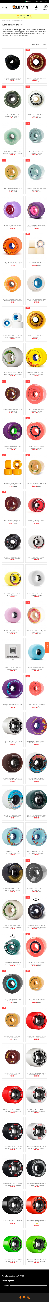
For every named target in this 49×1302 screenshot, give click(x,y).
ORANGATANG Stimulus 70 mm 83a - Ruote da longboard (12, 705)
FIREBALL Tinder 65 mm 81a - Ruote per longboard (12, 668)
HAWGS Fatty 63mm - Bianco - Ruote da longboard (36, 557)
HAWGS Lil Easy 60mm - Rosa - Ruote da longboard (13, 631)
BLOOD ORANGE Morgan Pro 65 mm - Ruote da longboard (36, 299)
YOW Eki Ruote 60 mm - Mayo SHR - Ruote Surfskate (36, 631)
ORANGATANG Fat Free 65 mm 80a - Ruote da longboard (13, 263)
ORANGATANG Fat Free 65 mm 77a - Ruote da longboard (13, 852)
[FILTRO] (47, 651)
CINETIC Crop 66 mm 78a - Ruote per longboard (36, 189)
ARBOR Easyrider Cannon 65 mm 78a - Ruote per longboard (12, 78)
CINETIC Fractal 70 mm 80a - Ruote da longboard (12, 1036)
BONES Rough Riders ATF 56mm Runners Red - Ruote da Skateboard (36, 1222)
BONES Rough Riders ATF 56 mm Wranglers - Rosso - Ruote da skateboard (36, 1037)
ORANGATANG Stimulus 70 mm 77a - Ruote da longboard (36, 852)
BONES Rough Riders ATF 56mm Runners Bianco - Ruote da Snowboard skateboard (36, 1074)
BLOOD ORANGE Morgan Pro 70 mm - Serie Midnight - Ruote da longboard (36, 816)
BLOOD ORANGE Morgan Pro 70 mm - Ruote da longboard (12, 336)
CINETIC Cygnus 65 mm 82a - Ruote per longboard (36, 963)
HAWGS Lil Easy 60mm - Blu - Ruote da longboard (36, 668)
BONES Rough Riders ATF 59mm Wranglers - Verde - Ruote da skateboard (12, 1261)
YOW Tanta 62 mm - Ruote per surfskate (36, 263)
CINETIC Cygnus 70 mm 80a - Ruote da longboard (12, 1000)
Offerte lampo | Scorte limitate (24, 17)
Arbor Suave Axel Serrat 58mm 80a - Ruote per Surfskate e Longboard (13, 116)
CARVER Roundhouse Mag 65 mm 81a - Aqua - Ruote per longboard (12, 964)
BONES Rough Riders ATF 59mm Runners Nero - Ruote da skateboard (12, 1222)
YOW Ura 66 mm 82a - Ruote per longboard (36, 78)
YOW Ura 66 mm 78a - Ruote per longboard (36, 115)
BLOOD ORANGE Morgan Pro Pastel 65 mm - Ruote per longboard (12, 227)
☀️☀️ (24, 16)
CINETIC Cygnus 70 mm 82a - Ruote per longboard (36, 447)
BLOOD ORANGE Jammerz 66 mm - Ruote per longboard (36, 779)
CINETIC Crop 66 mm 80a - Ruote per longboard (12, 189)
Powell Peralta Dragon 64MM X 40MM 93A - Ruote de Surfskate (13, 373)
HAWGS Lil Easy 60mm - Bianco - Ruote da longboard (36, 594)
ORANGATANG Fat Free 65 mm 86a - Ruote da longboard (36, 373)
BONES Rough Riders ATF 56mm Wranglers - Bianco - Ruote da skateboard (36, 1111)
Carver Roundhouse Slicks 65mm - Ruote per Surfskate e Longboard (12, 299)
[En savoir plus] (23, 35)
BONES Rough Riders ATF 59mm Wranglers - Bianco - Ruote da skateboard (36, 1148)
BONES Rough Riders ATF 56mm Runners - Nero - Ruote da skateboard (36, 1185)
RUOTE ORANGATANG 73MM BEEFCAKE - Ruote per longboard (36, 226)
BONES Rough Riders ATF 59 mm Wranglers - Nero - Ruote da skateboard (12, 1185)
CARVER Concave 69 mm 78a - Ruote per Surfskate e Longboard (12, 152)
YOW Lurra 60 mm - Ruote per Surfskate (12, 484)
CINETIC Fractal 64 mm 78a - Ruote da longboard (36, 152)
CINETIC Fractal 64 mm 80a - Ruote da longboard (36, 1000)
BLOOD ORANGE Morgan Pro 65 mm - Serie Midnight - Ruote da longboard (12, 780)
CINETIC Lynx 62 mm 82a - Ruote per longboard (12, 410)
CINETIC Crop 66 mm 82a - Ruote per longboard (12, 521)
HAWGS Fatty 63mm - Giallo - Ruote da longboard (12, 594)
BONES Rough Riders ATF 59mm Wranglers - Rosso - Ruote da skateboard (12, 1111)
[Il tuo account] (36, 7)
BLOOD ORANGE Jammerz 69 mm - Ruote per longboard (12, 815)
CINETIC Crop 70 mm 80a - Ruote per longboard (36, 484)
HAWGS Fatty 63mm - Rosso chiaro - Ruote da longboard (36, 521)
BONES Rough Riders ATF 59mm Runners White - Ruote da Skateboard (12, 743)
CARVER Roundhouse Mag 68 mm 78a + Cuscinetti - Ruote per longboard (36, 927)
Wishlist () (44, 1)
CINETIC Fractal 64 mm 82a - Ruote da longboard (36, 410)
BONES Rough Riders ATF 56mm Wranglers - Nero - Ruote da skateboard (12, 1148)
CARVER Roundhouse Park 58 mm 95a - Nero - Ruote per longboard (12, 558)
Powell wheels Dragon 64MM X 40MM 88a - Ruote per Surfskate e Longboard (12, 927)
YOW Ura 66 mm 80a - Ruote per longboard (36, 336)
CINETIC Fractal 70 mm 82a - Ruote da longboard (36, 705)
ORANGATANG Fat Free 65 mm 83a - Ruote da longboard (36, 742)
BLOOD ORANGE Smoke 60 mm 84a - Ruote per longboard (12, 889)
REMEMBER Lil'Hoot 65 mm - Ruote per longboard (12, 447)
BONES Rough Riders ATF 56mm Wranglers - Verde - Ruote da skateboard (36, 1261)
